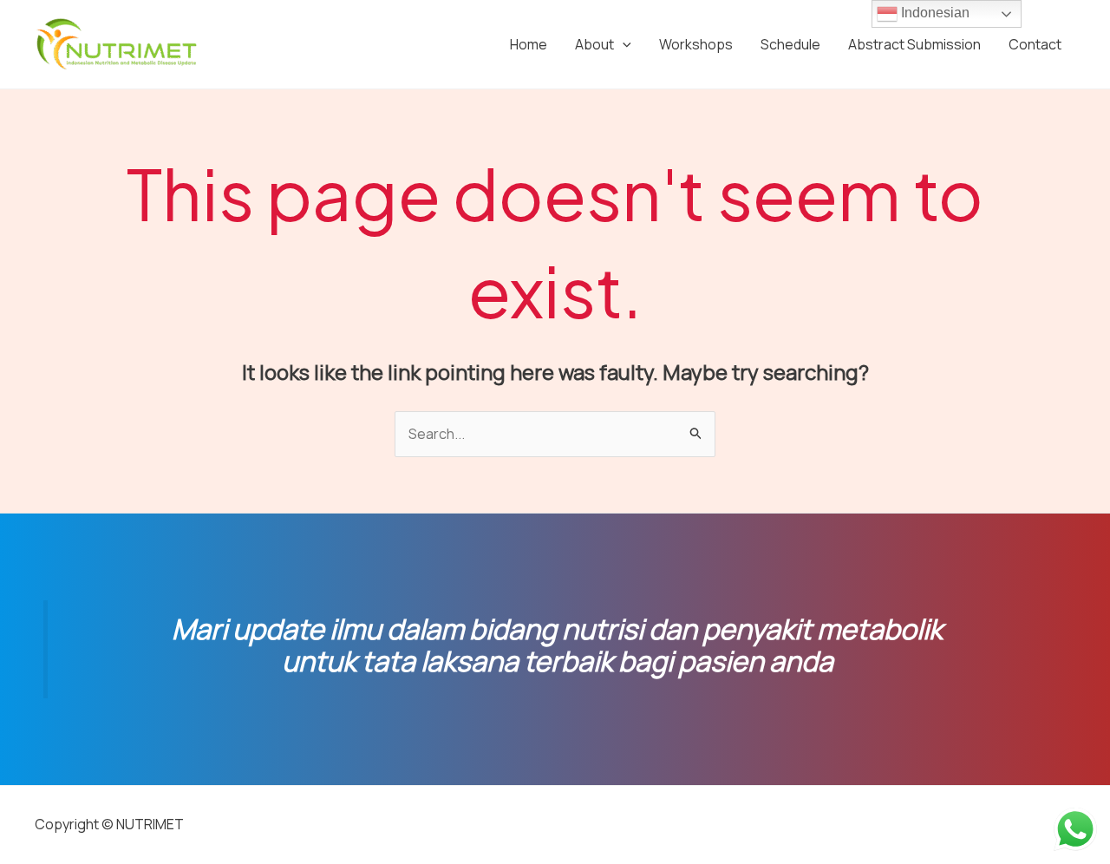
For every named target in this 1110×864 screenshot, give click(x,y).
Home (528, 44)
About (594, 44)
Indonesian (934, 12)
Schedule (790, 44)
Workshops (696, 44)
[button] (622, 44)
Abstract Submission (914, 44)
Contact (1035, 44)
